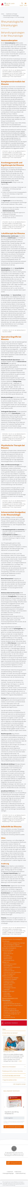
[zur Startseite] (12, 4)
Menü (25, 5)
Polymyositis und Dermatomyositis (12, 967)
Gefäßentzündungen (7, 976)
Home (2, 14)
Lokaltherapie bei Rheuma (10, 1008)
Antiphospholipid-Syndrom (10, 964)
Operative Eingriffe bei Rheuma (11, 1010)
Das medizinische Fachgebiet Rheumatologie (14, 943)
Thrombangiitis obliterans (10, 987)
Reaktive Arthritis (8, 958)
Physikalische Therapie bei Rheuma (12, 1012)
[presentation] (4, 1107)
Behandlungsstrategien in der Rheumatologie (13, 17)
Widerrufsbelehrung (20, 1173)
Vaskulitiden (7, 989)
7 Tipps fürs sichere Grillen (9, 1080)
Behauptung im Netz (8, 1051)
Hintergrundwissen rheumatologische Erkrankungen (12, 940)
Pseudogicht (7, 955)
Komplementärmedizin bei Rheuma (12, 1003)
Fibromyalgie (7, 993)
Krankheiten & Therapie (11, 14)
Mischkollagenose (8, 965)
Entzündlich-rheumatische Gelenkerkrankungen (9, 949)
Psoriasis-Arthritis (8, 957)
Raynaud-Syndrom (8, 984)
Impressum (10, 1171)
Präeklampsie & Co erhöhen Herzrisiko (12, 1071)
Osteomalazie (7, 994)
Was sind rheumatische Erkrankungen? (13, 946)
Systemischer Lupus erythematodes (12, 972)
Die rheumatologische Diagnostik (11, 944)
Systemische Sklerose (9, 970)
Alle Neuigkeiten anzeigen (20, 1084)
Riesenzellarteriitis (8, 986)
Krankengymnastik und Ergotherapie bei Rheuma (13, 1006)
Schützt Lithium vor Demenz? (10, 1033)
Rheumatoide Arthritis (9, 960)
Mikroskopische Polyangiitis (10, 979)
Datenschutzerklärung (10, 1185)
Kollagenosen (5, 962)
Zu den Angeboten (9, 1118)
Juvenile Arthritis (8, 952)
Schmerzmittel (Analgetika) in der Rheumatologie (11, 1014)
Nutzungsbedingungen (8, 1173)
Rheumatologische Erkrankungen (11, 15)
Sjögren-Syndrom (8, 969)
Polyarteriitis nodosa (9, 981)
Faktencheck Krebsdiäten (9, 1067)
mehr (20, 1061)
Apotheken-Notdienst (11, 1023)
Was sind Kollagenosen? (9, 974)
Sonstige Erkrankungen (8, 991)
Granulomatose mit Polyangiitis (11, 977)
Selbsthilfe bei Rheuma (9, 1017)
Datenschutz (18, 1171)
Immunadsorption (8, 1002)
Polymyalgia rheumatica (9, 982)
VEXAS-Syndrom (8, 996)
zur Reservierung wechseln (14, 1127)
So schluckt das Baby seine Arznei (11, 1075)
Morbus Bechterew (8, 953)
